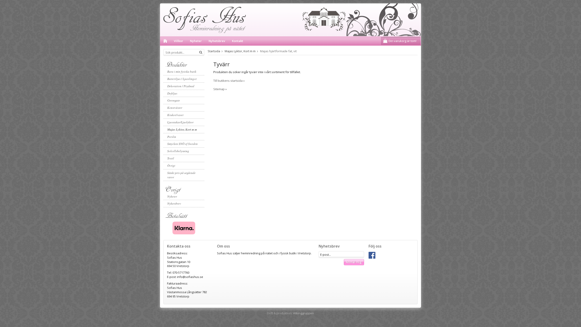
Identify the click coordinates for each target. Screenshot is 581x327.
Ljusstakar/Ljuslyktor (180, 122)
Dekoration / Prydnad (180, 86)
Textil (170, 158)
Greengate (173, 100)
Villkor (178, 41)
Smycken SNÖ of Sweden (182, 144)
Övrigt (171, 166)
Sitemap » (220, 89)
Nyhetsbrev (217, 41)
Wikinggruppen (303, 313)
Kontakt (237, 41)
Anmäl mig (354, 262)
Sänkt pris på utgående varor (181, 175)
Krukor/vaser (175, 115)
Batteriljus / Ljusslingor (182, 79)
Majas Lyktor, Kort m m (182, 129)
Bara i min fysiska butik (181, 71)
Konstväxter (174, 108)
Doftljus (172, 93)
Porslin (171, 137)
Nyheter (196, 41)
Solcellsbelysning (178, 151)
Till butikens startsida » (229, 81)
